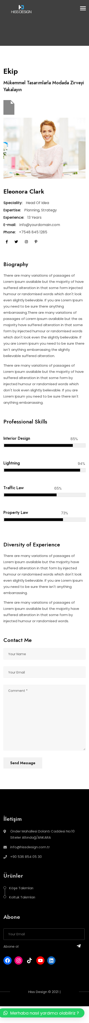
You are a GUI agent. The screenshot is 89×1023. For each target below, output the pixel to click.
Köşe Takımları (21, 888)
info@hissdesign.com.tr (30, 847)
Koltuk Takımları (22, 897)
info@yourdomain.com (39, 224)
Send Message (22, 763)
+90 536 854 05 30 (26, 856)
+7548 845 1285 (33, 232)
